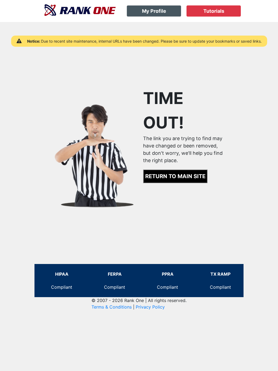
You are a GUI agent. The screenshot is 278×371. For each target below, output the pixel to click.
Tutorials (213, 11)
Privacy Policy (150, 307)
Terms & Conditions (111, 307)
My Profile (154, 11)
